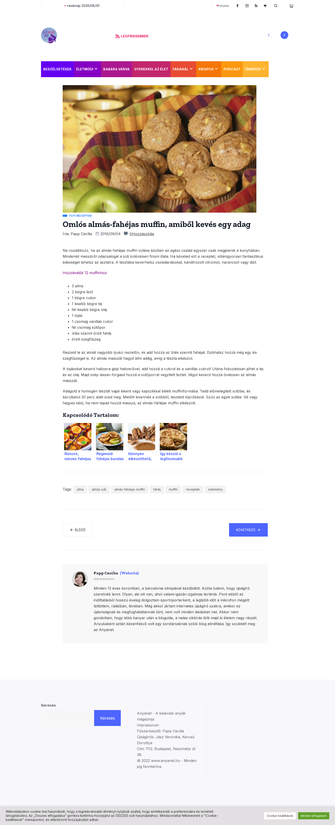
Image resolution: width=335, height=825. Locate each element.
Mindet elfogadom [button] (314, 815)
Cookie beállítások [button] (280, 815)
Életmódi (84, 69)
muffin (173, 489)
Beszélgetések (57, 69)
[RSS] (257, 5)
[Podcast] (266, 5)
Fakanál (180, 69)
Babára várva (116, 69)
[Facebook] (237, 5)
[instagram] (248, 5)
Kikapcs (206, 69)
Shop (276, 69)
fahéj (157, 489)
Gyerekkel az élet (151, 69)
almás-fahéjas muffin (129, 489)
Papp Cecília (81, 234)
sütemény (215, 489)
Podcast (232, 69)
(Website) (129, 573)
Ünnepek (253, 69)
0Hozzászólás (142, 234)
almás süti (99, 489)
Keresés (48, 705)
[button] (269, 35)
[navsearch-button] (275, 5)
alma (80, 489)
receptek (193, 489)
